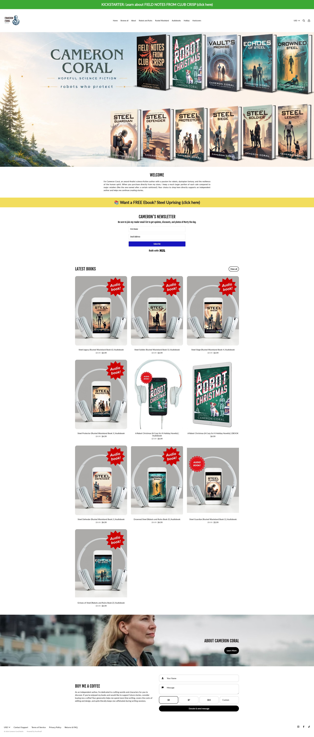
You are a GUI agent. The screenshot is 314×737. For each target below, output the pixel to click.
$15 (209, 700)
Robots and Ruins (145, 21)
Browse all (124, 21)
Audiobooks (176, 21)
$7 (189, 700)
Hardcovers (196, 21)
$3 (169, 700)
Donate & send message (199, 708)
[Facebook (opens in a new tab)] (303, 726)
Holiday (187, 21)
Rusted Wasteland (162, 21)
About (133, 21)
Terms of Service (39, 727)
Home (115, 21)
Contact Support (21, 727)
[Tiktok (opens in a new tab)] (309, 726)
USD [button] (295, 21)
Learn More (231, 650)
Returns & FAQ (71, 727)
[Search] (304, 21)
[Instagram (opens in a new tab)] (298, 726)
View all (233, 269)
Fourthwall (38, 731)
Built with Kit (157, 250)
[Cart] (309, 21)
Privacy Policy (55, 727)
